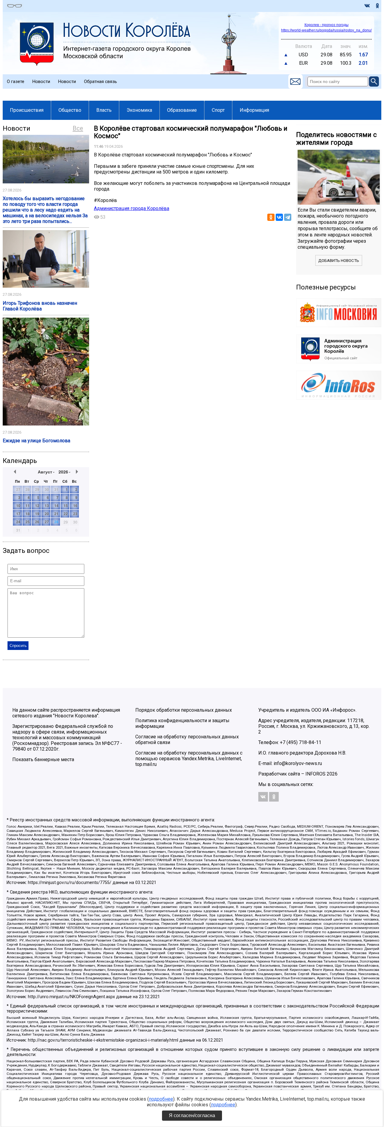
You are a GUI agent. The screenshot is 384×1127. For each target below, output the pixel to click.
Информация (254, 110)
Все (78, 128)
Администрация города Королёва (131, 208)
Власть (104, 110)
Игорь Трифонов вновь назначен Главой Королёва (40, 306)
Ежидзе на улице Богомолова (36, 440)
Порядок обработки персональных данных (183, 710)
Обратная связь (100, 81)
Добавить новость (338, 260)
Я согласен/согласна (192, 1115)
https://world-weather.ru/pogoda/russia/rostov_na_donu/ (326, 30)
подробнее (161, 1099)
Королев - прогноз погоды (326, 25)
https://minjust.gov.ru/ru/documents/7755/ (69, 882)
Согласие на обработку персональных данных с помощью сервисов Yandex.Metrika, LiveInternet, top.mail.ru (188, 758)
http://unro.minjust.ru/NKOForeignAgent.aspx (71, 996)
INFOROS (315, 774)
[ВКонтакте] (279, 217)
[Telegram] (287, 217)
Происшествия (27, 110)
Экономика (139, 110)
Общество (69, 110)
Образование (182, 110)
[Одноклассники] (270, 217)
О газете (15, 81)
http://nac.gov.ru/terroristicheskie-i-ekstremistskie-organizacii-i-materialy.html (103, 1040)
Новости (41, 81)
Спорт (218, 110)
